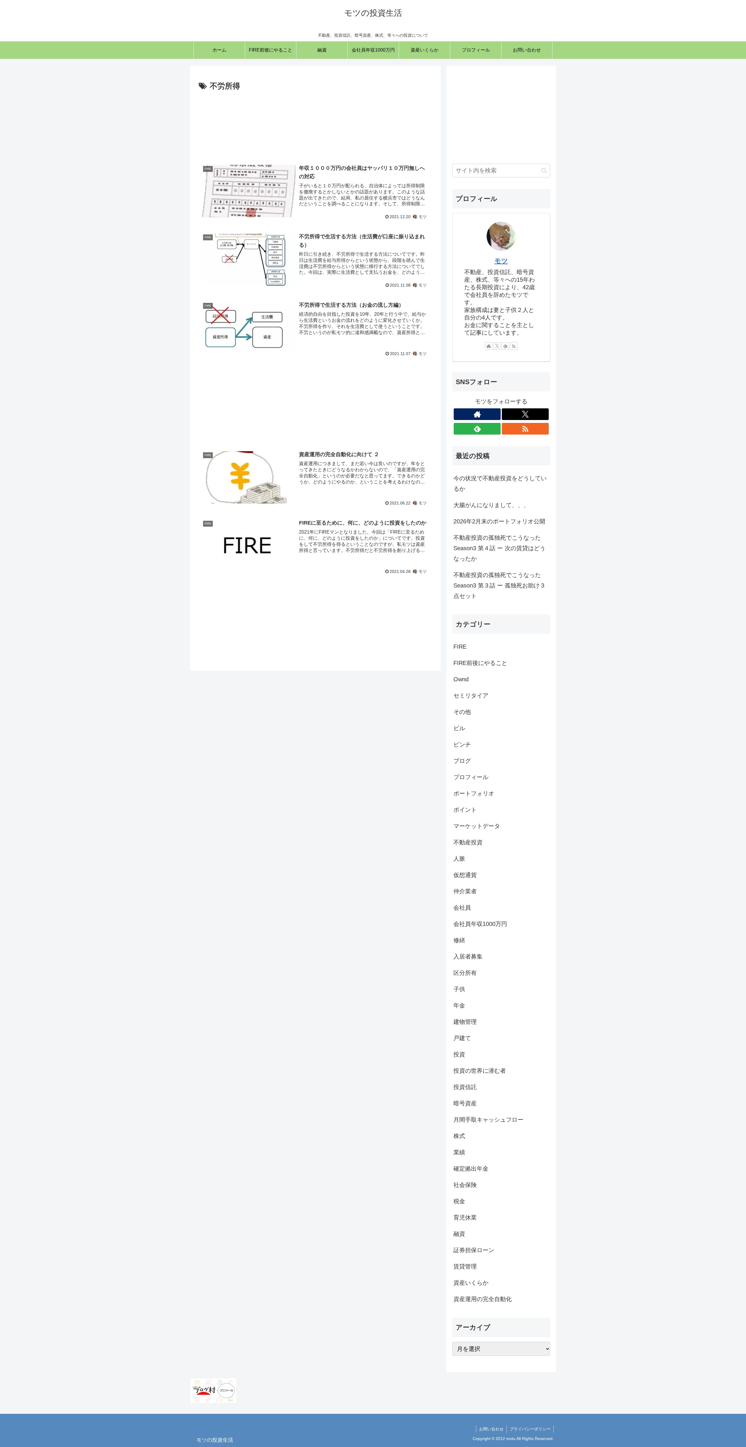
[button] (544, 170)
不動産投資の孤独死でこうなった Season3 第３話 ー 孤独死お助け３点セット (499, 585)
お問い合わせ (491, 1429)
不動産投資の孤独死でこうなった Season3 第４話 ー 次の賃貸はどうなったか (499, 548)
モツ (501, 260)
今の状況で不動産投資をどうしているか (500, 483)
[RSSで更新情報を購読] (514, 346)
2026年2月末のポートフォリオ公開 (499, 521)
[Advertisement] (315, 123)
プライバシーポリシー (530, 1429)
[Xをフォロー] (497, 346)
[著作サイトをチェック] (488, 346)
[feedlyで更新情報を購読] (505, 346)
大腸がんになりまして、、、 (491, 505)
